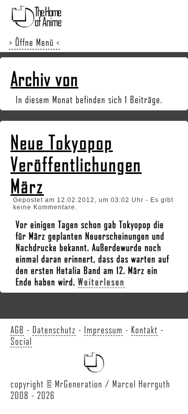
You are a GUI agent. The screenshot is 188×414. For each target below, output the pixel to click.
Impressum (103, 329)
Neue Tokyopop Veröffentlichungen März (76, 164)
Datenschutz (54, 329)
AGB (17, 329)
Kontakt (144, 329)
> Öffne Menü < (34, 42)
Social (21, 341)
